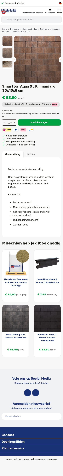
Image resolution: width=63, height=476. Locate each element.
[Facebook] (27, 392)
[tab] (31, 435)
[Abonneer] (58, 416)
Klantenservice (29, 13)
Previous (14, 60)
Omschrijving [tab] (13, 154)
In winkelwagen (39, 122)
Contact (8, 435)
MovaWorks (52, 459)
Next (60, 60)
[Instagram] (35, 392)
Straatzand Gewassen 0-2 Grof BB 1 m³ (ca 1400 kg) (16, 282)
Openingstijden (13, 441)
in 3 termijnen (30, 104)
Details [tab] (31, 154)
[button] (50, 11)
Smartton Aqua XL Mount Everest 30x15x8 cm (47, 337)
